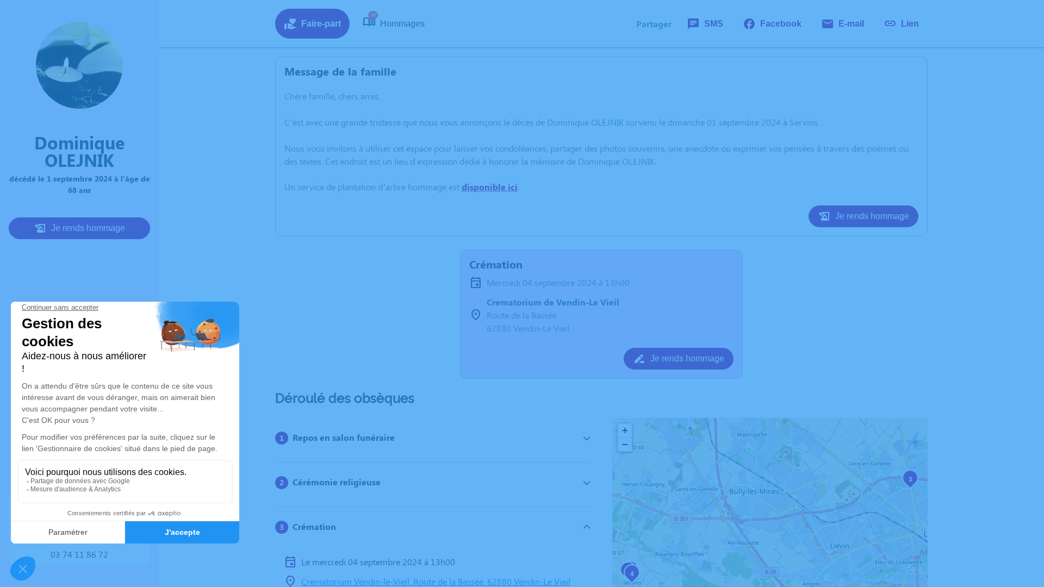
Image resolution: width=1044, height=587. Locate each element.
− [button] (625, 444)
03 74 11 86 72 (79, 554)
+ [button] (625, 430)
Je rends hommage (88, 228)
